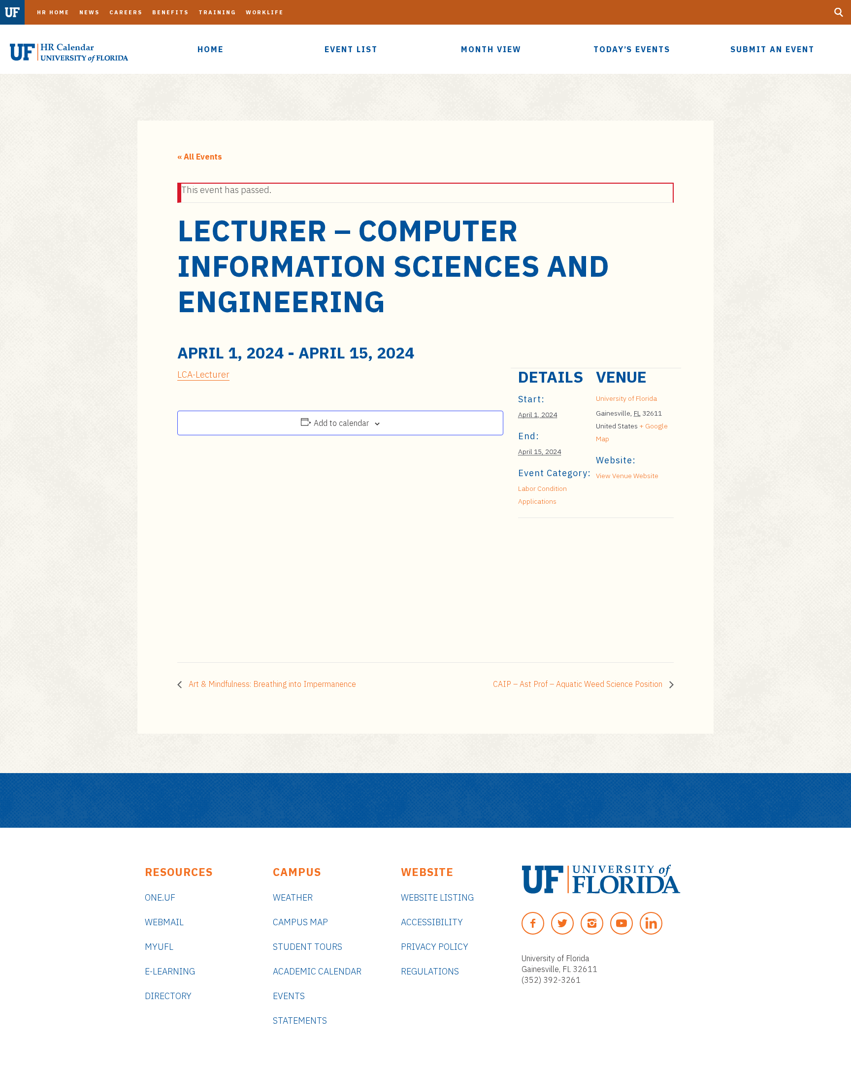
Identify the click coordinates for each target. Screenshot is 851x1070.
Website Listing (437, 897)
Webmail (164, 922)
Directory (168, 996)
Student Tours (307, 946)
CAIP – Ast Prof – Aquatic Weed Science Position (578, 684)
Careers (125, 12)
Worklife (265, 12)
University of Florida (626, 398)
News (89, 12)
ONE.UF (160, 897)
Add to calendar (341, 423)
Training (217, 12)
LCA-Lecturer (203, 374)
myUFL (159, 946)
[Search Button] (838, 12)
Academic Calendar (317, 971)
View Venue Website (627, 475)
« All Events (199, 157)
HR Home (53, 12)
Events (289, 996)
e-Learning (170, 971)
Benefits (170, 12)
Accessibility (432, 922)
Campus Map (300, 922)
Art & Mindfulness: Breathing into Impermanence (271, 684)
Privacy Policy (434, 946)
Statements (300, 1020)
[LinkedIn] (651, 923)
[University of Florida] (601, 879)
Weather (293, 897)
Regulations (430, 971)
